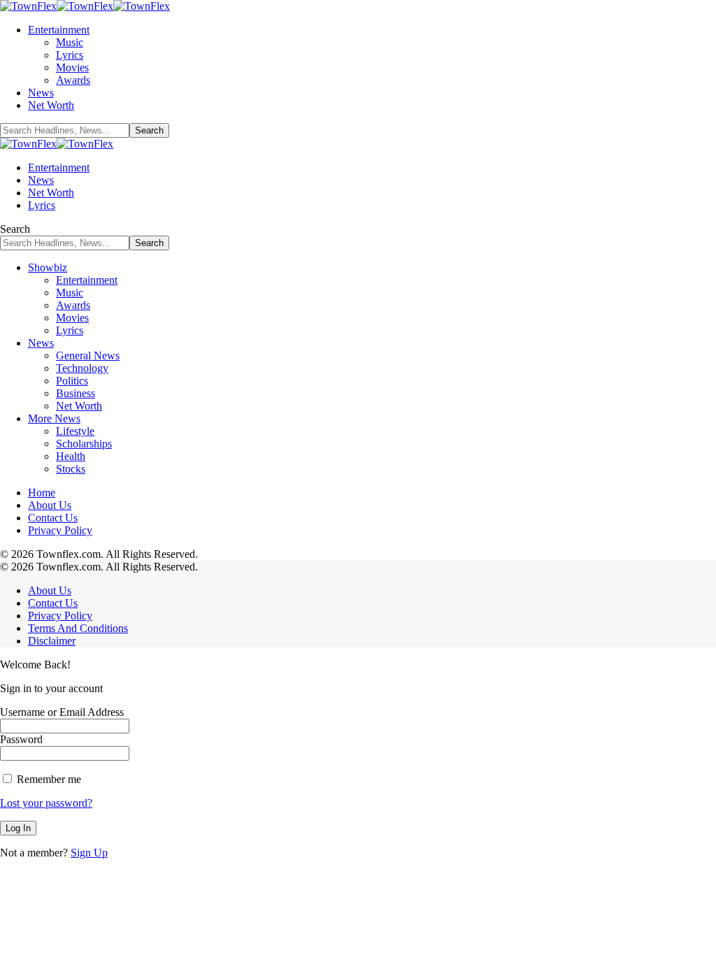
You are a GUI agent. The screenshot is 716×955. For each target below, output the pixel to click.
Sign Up (89, 853)
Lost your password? (46, 803)
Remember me (47, 779)
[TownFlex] (85, 6)
